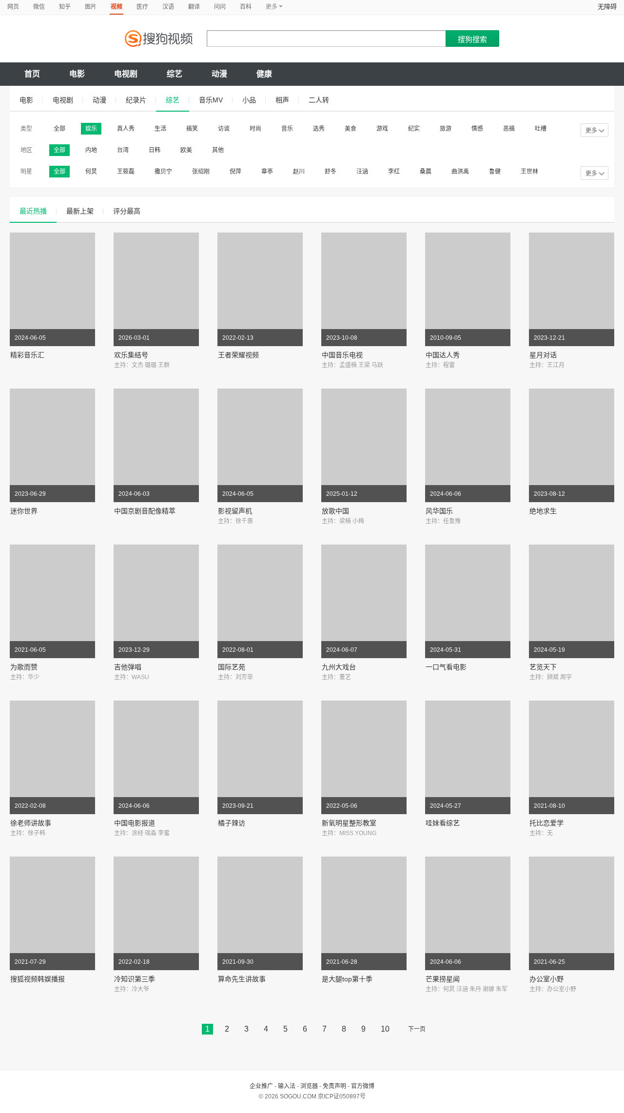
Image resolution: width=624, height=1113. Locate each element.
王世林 (529, 171)
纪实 (414, 128)
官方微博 (362, 1086)
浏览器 (309, 1086)
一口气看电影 (446, 667)
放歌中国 (335, 511)
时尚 (255, 128)
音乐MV (211, 100)
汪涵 (362, 171)
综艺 (174, 74)
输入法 (286, 1086)
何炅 (91, 171)
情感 (477, 128)
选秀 (319, 128)
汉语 (168, 6)
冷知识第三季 (134, 979)
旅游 (445, 128)
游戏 (382, 128)
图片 (91, 6)
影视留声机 (235, 511)
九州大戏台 (339, 667)
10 (385, 1029)
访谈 (224, 128)
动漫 (219, 74)
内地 (91, 150)
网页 (13, 6)
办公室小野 (546, 979)
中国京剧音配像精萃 (145, 511)
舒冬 (330, 171)
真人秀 (126, 128)
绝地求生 (543, 511)
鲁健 (495, 171)
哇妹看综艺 (443, 823)
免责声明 (334, 1086)
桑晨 (425, 171)
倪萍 (235, 171)
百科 (246, 6)
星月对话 (543, 355)
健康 (264, 74)
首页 (32, 74)
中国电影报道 (134, 823)
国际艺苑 (231, 667)
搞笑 (192, 128)
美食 (350, 128)
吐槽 (540, 128)
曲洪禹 (460, 171)
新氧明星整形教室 (349, 823)
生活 (160, 128)
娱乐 (91, 128)
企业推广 (261, 1086)
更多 (591, 130)
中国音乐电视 (342, 355)
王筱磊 (126, 171)
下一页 (417, 1029)
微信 (39, 6)
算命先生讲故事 (242, 979)
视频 (116, 6)
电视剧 (125, 74)
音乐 (287, 128)
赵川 (299, 171)
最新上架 (80, 211)
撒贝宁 (163, 171)
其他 (218, 150)
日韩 (154, 150)
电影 (77, 74)
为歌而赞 (24, 667)
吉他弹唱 (127, 667)
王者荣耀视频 (238, 355)
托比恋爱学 (546, 823)
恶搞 (509, 128)
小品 (249, 100)
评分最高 (126, 211)
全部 (59, 128)
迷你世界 (24, 511)
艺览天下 (543, 667)
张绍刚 (201, 171)
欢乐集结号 (131, 355)
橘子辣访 (231, 823)
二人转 (319, 100)
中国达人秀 (443, 355)
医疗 (142, 6)
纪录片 (136, 100)
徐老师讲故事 (30, 823)
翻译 (194, 6)
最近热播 (33, 211)
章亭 (267, 171)
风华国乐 (439, 511)
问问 (220, 6)
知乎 (65, 6)
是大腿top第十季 (347, 979)
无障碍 (607, 6)
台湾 (123, 150)
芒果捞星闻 (443, 979)
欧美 (186, 150)
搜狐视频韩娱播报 (37, 979)
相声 (282, 100)
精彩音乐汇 (27, 355)
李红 (394, 171)
